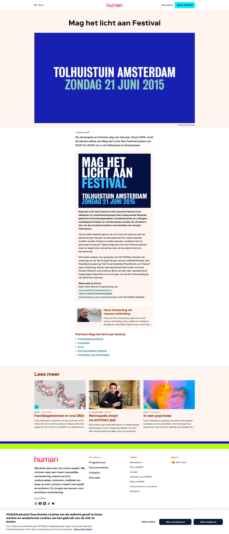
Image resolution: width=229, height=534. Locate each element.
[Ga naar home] (114, 5)
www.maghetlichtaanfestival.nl (94, 290)
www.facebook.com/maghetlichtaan (98, 297)
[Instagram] (36, 503)
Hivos (81, 346)
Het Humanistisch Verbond (92, 350)
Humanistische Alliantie (90, 339)
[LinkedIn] (44, 503)
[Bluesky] (53, 503)
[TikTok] (48, 503)
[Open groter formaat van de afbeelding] (114, 181)
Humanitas (84, 343)
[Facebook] (40, 503)
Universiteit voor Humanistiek (93, 354)
